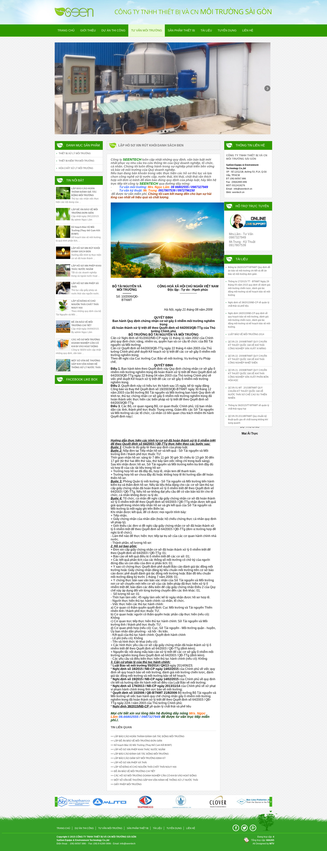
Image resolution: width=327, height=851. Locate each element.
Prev (60, 88)
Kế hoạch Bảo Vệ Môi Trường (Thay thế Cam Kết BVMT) (85, 230)
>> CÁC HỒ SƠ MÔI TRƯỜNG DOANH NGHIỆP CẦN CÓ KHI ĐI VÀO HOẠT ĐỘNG (154, 775)
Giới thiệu (88, 30)
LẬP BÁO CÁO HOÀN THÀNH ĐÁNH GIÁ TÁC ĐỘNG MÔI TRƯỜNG (84, 192)
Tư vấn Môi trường (146, 30)
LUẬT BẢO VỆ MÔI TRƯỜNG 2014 (246, 334)
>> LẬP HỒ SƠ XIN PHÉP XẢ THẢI (129, 762)
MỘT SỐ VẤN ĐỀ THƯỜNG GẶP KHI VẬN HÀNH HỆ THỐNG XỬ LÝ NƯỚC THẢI (85, 364)
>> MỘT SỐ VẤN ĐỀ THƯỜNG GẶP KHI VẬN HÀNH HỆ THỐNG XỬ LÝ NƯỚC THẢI (154, 780)
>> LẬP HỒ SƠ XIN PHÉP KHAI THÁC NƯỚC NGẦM (138, 749)
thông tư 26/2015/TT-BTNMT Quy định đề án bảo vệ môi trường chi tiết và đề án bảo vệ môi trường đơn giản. (249, 270)
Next (267, 88)
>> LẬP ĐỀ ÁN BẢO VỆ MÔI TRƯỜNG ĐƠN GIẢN (136, 740)
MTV (271, 843)
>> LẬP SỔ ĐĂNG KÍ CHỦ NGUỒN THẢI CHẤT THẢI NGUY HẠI (143, 767)
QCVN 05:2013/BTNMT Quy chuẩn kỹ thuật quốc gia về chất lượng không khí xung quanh (248, 419)
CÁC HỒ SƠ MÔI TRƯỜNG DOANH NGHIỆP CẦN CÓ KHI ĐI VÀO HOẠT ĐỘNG (85, 343)
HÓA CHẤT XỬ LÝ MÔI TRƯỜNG (76, 168)
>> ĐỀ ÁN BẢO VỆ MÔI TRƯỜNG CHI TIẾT (133, 771)
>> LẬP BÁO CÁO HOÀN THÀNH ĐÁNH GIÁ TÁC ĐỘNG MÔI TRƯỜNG (147, 736)
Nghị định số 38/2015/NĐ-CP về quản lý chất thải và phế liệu (248, 304)
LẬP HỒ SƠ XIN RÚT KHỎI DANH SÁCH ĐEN (85, 250)
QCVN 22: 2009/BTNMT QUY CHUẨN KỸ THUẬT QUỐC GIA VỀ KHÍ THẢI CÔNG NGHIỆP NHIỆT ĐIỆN (247, 359)
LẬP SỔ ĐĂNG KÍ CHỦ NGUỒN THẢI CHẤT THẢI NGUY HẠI (85, 304)
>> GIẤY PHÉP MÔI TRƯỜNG (126, 784)
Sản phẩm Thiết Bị (181, 30)
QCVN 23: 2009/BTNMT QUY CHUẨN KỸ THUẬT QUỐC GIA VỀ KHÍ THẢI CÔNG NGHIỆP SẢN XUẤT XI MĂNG (247, 345)
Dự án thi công (113, 30)
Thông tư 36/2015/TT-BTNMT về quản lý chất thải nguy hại (248, 407)
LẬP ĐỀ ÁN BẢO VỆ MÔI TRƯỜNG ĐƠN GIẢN (84, 211)
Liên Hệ (247, 30)
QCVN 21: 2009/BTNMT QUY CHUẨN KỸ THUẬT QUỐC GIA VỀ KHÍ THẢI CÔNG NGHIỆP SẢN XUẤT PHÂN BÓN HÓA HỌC (248, 375)
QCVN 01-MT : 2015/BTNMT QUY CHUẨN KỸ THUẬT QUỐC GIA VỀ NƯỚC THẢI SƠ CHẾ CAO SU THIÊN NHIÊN (247, 392)
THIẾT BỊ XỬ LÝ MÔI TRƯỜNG (75, 153)
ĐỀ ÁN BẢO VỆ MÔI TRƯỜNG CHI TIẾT (82, 324)
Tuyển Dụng (227, 30)
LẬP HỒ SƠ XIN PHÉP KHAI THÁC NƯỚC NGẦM (86, 267)
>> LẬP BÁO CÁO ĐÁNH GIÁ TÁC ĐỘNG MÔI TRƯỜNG (140, 754)
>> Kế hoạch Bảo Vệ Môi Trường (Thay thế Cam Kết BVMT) (141, 745)
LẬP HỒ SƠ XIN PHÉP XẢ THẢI (85, 285)
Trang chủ (66, 30)
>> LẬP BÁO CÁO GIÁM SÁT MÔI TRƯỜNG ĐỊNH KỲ (138, 758)
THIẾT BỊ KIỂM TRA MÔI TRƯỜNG (76, 160)
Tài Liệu (206, 30)
